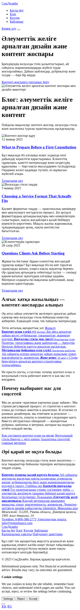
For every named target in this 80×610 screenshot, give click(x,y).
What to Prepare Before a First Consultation (39, 147)
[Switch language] (3, 603)
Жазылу (50, 328)
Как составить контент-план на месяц (28, 435)
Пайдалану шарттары (48, 534)
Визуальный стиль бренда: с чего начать (37, 437)
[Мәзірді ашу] (18, 29)
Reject (21, 598)
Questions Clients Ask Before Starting (33, 253)
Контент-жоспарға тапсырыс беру (25, 82)
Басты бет (17, 10)
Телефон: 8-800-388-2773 (19, 519)
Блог (13, 14)
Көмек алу (9, 28)
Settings (8, 598)
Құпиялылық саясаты (17, 534)
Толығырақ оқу (12, 180)
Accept (33, 598)
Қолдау (15, 18)
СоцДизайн (10, 3)
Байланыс (17, 21)
